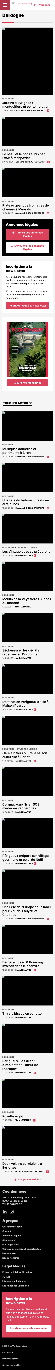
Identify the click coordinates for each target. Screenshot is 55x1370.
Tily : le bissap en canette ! (22, 1013)
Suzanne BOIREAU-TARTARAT (30, 110)
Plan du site (7, 1352)
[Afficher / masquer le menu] (5, 5)
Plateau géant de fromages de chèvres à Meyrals (25, 207)
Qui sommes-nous (12, 1226)
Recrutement (9, 1253)
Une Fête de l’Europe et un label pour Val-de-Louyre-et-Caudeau (26, 911)
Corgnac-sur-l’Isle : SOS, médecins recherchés (21, 806)
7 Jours (6, 1276)
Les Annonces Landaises (15, 1285)
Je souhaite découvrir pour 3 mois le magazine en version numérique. (27, 294)
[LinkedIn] (4, 1211)
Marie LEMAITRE (23, 555)
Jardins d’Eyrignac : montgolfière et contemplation (26, 104)
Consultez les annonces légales (29, 247)
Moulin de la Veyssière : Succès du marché (26, 601)
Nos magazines (10, 1244)
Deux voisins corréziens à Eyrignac (22, 1165)
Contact (6, 1231)
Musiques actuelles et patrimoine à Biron (19, 451)
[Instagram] (11, 1211)
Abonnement (9, 1240)
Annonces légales (11, 1235)
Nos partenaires (10, 1257)
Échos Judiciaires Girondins (17, 1272)
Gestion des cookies (11, 1365)
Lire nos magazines (29, 382)
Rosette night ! (13, 1116)
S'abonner (44, 4)
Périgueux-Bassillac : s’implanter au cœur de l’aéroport (20, 1065)
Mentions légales (10, 1358)
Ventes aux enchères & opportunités (21, 1249)
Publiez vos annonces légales (29, 234)
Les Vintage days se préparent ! (26, 551)
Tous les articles (17, 403)
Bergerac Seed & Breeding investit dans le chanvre (22, 964)
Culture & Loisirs (27, 547)
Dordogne (8, 99)
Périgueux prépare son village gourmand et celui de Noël (25, 857)
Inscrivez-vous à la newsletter (27, 305)
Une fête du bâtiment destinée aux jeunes (25, 502)
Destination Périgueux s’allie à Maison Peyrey (25, 703)
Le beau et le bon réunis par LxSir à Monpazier (23, 156)
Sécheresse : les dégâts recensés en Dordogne (20, 652)
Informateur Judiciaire (14, 1281)
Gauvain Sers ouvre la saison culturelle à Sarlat (24, 755)
